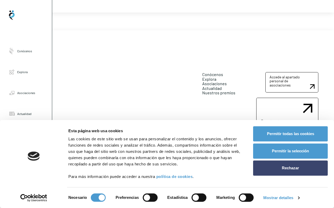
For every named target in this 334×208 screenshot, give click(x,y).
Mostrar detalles (278, 197)
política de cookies (174, 176)
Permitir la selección (290, 151)
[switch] (150, 197)
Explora (22, 72)
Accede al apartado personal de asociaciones (285, 81)
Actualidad (24, 113)
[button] (291, 82)
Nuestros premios (218, 92)
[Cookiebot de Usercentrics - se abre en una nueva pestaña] (34, 198)
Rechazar (290, 168)
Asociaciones (26, 93)
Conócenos (24, 51)
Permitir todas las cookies (290, 133)
